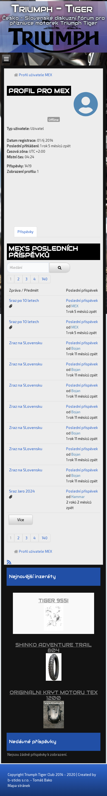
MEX (74, 306)
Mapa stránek (19, 785)
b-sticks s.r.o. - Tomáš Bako (30, 780)
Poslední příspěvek (82, 300)
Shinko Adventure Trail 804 (53, 647)
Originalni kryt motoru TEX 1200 (54, 695)
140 (44, 279)
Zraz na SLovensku (25, 342)
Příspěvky (25, 231)
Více (20, 520)
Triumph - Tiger (51, 8)
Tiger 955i (53, 600)
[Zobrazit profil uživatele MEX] (85, 112)
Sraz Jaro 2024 (22, 491)
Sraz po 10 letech (24, 300)
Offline (54, 119)
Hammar (78, 496)
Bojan (75, 348)
